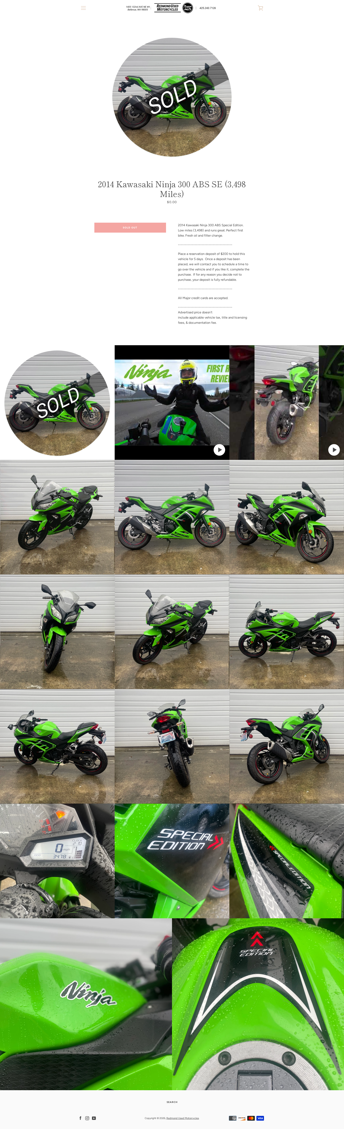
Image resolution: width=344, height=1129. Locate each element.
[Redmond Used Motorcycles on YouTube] (94, 1118)
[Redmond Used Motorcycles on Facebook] (80, 1118)
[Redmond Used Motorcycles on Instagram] (87, 1118)
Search (172, 1102)
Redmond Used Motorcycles (182, 1118)
